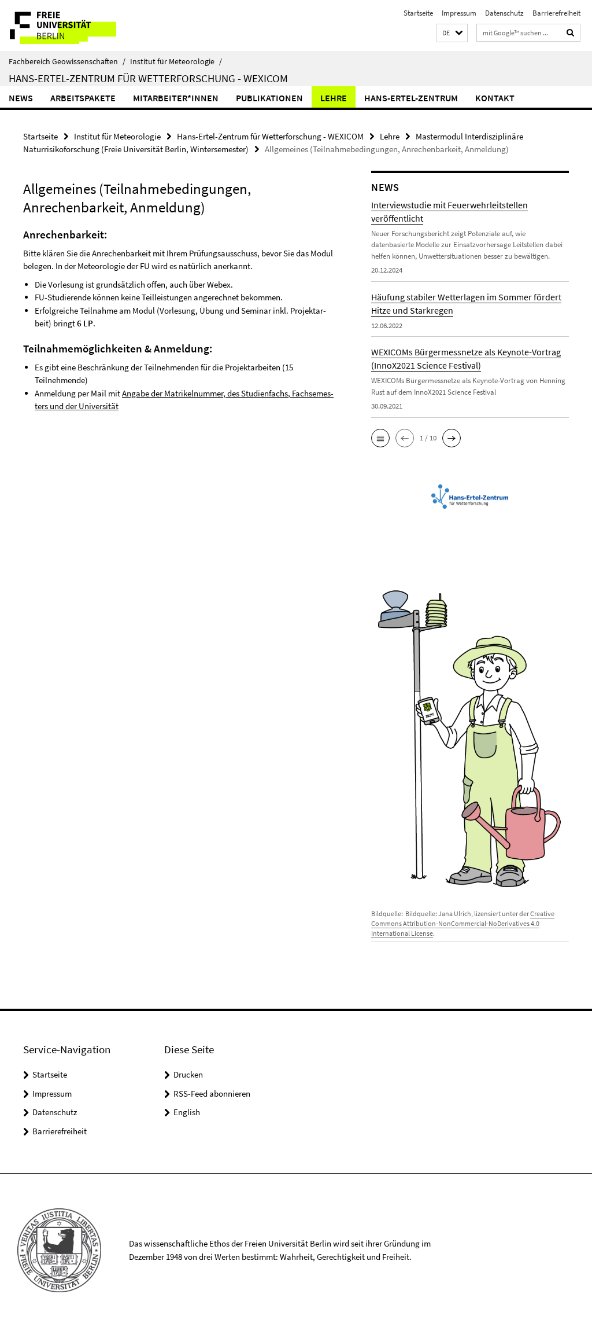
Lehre (333, 98)
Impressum (459, 13)
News (21, 98)
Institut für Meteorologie (176, 61)
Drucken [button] (188, 1074)
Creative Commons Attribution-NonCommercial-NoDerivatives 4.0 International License (462, 923)
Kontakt (495, 98)
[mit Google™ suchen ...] (570, 33)
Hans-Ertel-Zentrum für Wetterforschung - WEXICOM (148, 78)
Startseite (418, 13)
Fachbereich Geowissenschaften (67, 61)
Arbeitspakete (83, 98)
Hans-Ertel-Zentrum (411, 98)
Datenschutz (504, 13)
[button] (452, 33)
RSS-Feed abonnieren (211, 1093)
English (186, 1112)
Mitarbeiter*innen (176, 98)
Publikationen (269, 98)
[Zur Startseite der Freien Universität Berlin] (76, 25)
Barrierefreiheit (556, 13)
